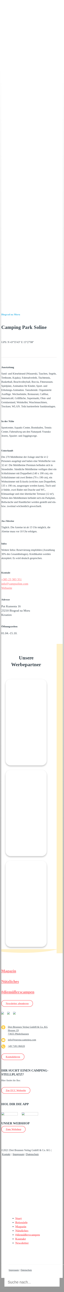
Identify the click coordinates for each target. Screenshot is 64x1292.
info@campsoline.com (14, 583)
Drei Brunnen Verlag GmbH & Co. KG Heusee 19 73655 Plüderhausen (28, 1030)
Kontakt (6, 1154)
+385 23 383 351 (11, 579)
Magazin (8, 971)
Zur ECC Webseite (16, 1090)
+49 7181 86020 (16, 1046)
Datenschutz (32, 1154)
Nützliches (10, 981)
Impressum (18, 1154)
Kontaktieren (13, 1056)
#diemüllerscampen (17, 992)
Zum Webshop (13, 1129)
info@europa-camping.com (22, 1039)
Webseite (6, 588)
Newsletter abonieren (17, 1003)
